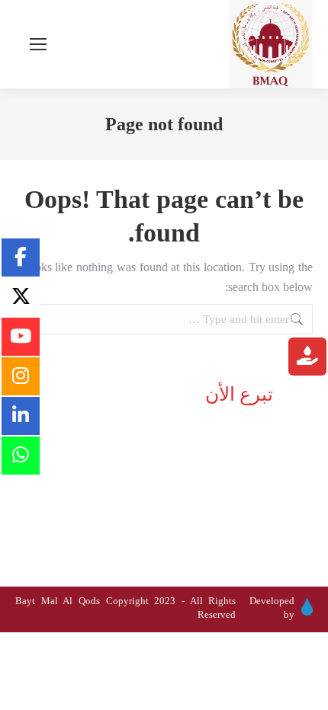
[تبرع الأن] (307, 358)
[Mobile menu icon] (38, 44)
